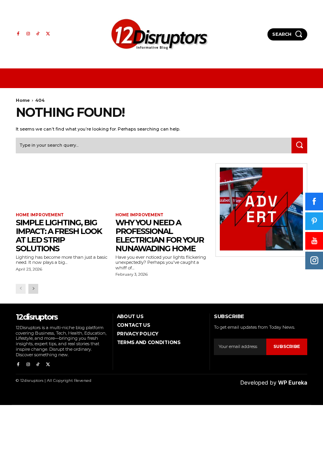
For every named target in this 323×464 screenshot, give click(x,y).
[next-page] (33, 289)
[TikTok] (38, 34)
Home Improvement (40, 215)
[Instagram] (28, 34)
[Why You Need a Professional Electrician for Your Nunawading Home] (161, 186)
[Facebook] (18, 34)
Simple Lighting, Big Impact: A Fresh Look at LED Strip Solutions (59, 235)
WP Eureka (292, 382)
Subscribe (286, 346)
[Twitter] (48, 34)
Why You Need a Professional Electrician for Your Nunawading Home (159, 235)
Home (23, 100)
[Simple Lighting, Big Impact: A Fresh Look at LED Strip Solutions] (62, 186)
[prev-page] (21, 289)
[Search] (299, 145)
